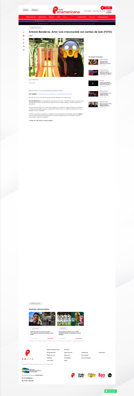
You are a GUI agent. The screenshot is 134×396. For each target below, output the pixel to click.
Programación (82, 17)
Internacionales (35, 27)
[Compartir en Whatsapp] (23, 32)
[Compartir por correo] (23, 46)
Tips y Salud (84, 355)
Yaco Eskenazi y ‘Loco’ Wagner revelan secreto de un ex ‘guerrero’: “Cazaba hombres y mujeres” (105, 94)
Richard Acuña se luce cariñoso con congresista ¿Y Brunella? (54, 94)
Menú (26, 10)
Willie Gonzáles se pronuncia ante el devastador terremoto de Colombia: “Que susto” (41, 333)
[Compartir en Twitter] (23, 39)
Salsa (58, 17)
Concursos (92, 17)
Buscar (36, 10)
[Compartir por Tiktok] (23, 42)
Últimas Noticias (31, 17)
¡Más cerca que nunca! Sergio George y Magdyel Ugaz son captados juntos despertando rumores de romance (105, 104)
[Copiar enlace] (23, 49)
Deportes (51, 17)
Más (64, 17)
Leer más (50, 338)
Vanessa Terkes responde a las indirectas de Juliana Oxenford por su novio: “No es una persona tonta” (106, 62)
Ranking (49, 358)
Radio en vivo (51, 355)
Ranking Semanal (103, 17)
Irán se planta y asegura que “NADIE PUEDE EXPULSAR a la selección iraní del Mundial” (70, 333)
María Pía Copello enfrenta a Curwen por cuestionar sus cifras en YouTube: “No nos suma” (106, 73)
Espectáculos (42, 17)
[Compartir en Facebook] (23, 35)
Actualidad (67, 358)
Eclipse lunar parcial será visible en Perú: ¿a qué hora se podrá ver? (106, 83)
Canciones (102, 352)
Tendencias (84, 352)
